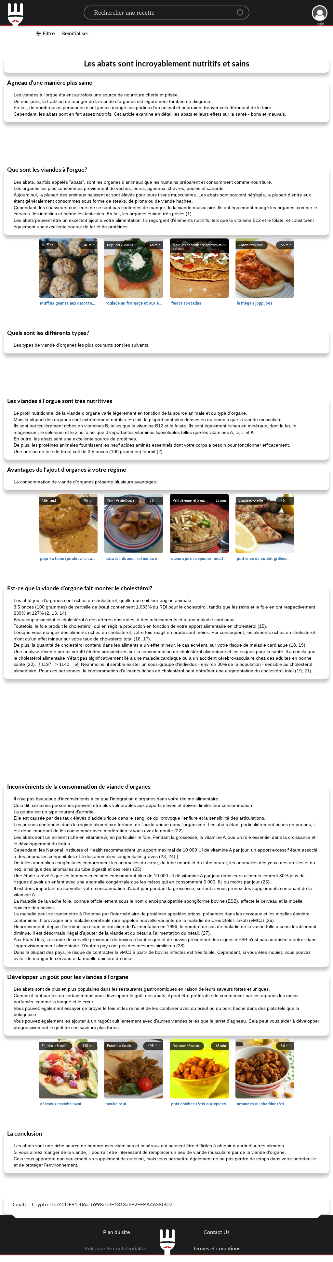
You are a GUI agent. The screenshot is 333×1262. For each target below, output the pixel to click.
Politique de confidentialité (115, 1248)
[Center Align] (242, 10)
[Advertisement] (166, 143)
